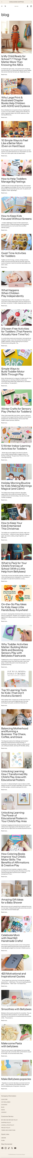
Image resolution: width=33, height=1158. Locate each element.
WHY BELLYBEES (5, 1102)
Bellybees (14, 1154)
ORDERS (3, 1138)
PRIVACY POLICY (5, 1127)
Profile (3, 1140)
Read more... (4, 74)
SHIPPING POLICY (6, 1122)
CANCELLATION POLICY (7, 1125)
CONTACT (3, 1112)
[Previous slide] (2, 2)
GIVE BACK (4, 1104)
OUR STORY (4, 1099)
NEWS (3, 1109)
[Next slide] (31, 2)
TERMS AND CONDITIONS (8, 1130)
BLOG (2, 1107)
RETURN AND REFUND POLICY (9, 1120)
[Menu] (2, 6)
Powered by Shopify (20, 1154)
